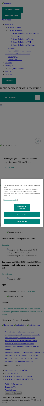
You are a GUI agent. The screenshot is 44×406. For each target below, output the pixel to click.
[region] (22, 203)
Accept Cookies (22, 221)
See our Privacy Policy (10, 199)
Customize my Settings (22, 207)
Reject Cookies (22, 214)
